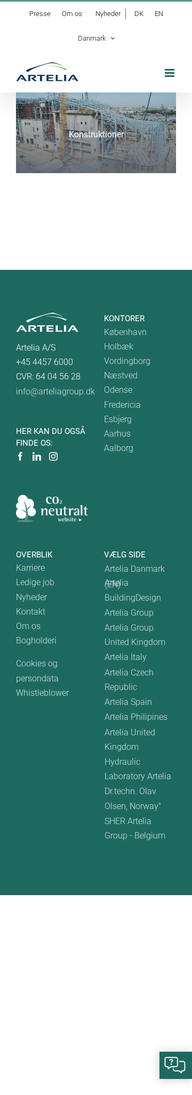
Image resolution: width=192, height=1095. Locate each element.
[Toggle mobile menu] (170, 73)
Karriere (30, 568)
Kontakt (30, 612)
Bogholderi (36, 640)
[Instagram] (53, 456)
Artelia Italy (126, 657)
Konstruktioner (96, 134)
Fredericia (122, 405)
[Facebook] (20, 456)
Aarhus (117, 434)
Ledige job (35, 582)
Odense (118, 390)
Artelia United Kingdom (130, 739)
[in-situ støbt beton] (96, 132)
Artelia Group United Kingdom (135, 635)
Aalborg (118, 448)
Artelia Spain (128, 702)
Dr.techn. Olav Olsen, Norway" (133, 798)
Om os (28, 626)
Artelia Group (129, 613)
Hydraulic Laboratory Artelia (138, 769)
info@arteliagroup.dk (55, 391)
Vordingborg (127, 361)
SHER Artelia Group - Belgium (135, 828)
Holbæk (118, 346)
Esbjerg (118, 419)
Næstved (121, 375)
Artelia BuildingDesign (133, 590)
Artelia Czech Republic (129, 679)
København (125, 332)
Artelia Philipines (136, 717)
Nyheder (31, 597)
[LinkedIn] (37, 456)
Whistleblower (42, 693)
